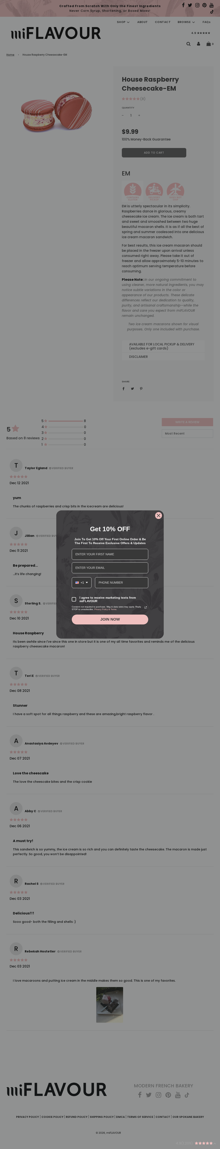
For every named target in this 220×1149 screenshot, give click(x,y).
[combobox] (82, 582)
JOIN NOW (110, 619)
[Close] (158, 515)
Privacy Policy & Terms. (105, 609)
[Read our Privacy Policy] (145, 607)
